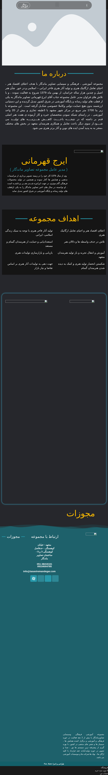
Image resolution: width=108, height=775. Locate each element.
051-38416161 (44, 564)
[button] (57, 4)
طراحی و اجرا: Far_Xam (54, 764)
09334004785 (44, 566)
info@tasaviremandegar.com (39, 571)
